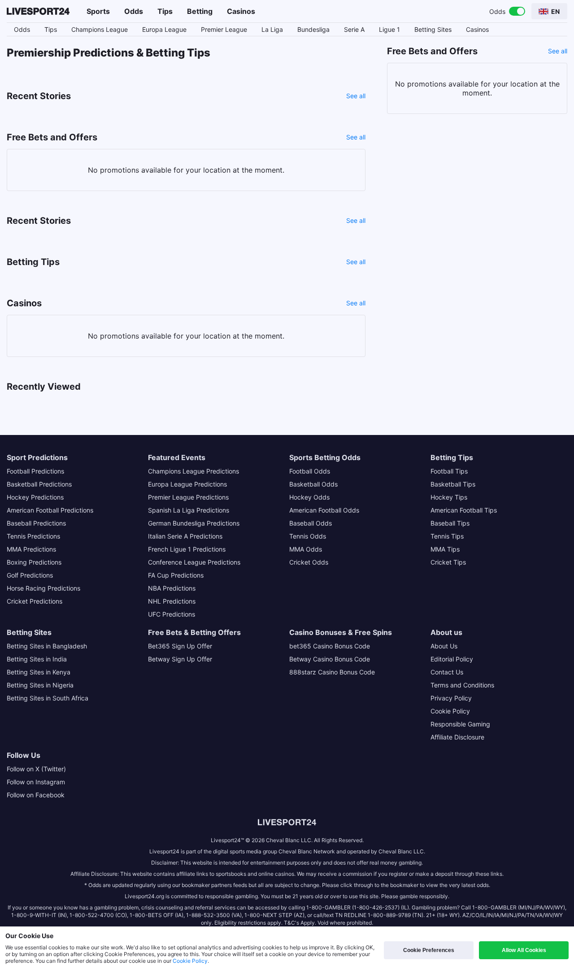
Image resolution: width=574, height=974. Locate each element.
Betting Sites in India (37, 659)
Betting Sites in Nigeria (40, 685)
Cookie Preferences (428, 950)
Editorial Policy (451, 659)
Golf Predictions (30, 575)
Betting (200, 11)
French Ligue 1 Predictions (187, 549)
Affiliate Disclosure (457, 737)
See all (355, 96)
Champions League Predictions (193, 471)
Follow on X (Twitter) (36, 769)
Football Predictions (35, 471)
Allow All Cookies (524, 950)
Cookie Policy (450, 711)
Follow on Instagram (36, 782)
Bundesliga (313, 29)
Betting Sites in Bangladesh (47, 646)
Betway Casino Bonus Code (329, 659)
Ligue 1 (389, 29)
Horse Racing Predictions (43, 588)
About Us (443, 646)
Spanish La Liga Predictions (188, 510)
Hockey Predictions (35, 497)
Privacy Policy (451, 698)
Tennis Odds (307, 536)
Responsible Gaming (460, 724)
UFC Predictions (171, 614)
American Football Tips (463, 510)
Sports (98, 11)
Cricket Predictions (34, 601)
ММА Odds (305, 549)
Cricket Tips (448, 562)
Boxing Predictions (34, 562)
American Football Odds (324, 510)
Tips (165, 11)
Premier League (224, 29)
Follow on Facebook (36, 795)
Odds (133, 11)
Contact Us (446, 672)
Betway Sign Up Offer (180, 659)
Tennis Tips (447, 536)
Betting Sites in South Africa (47, 698)
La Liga (272, 29)
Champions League (99, 29)
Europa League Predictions (187, 484)
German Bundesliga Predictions (193, 523)
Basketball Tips (452, 484)
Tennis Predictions (33, 536)
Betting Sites (433, 29)
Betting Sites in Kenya (38, 672)
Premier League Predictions (188, 497)
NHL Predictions (172, 601)
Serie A (354, 29)
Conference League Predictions (194, 562)
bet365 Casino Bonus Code (329, 646)
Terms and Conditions (462, 685)
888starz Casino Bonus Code (332, 672)
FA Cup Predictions (176, 575)
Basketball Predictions (39, 484)
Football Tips (449, 471)
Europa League (164, 29)
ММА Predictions (31, 549)
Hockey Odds (309, 497)
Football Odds (309, 471)
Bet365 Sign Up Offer (180, 646)
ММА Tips (445, 549)
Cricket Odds (308, 562)
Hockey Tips (448, 497)
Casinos (241, 11)
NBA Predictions (172, 588)
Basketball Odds (313, 484)
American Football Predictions (50, 510)
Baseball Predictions (36, 523)
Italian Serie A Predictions (185, 536)
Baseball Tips (450, 523)
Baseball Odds (310, 523)
